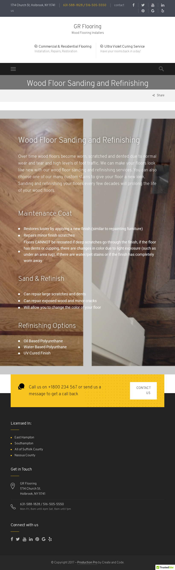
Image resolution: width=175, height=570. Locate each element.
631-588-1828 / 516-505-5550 (42, 504)
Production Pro (87, 562)
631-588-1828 (73, 5)
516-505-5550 (96, 5)
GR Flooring (88, 27)
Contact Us (143, 391)
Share (160, 95)
